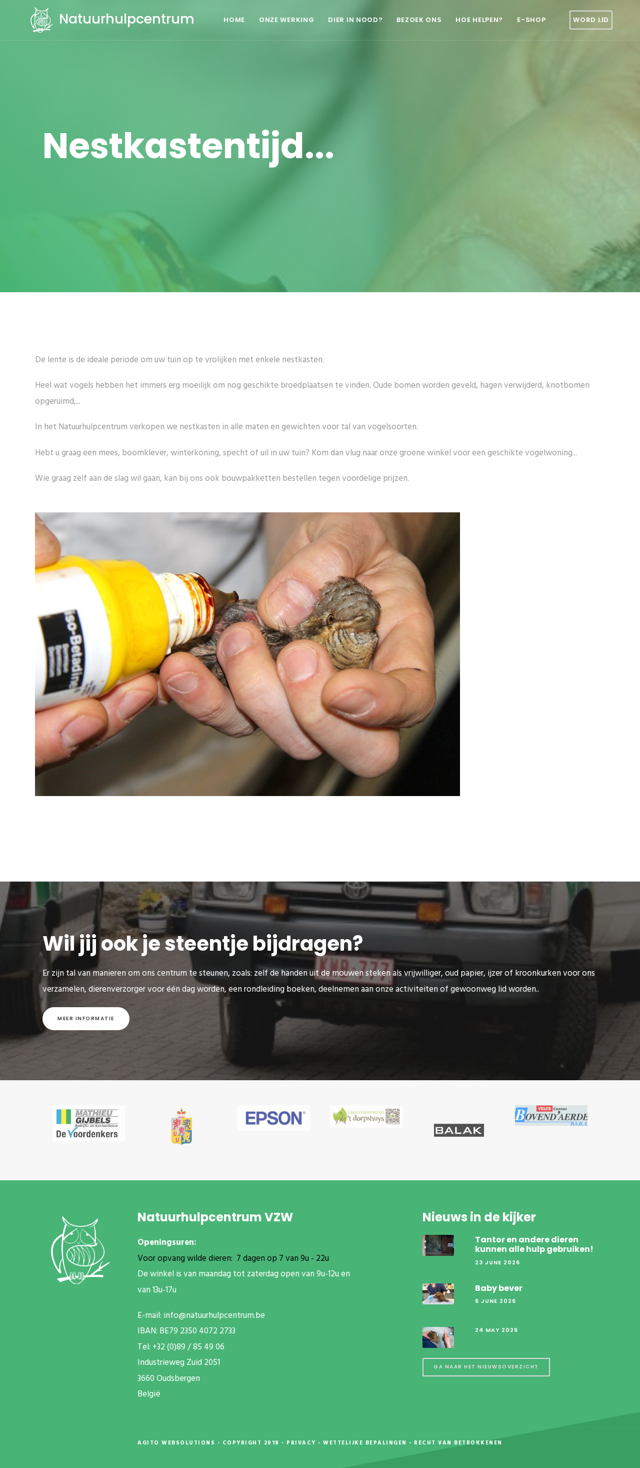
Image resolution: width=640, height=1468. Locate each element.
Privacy (301, 1442)
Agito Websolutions (176, 1442)
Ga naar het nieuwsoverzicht (486, 1366)
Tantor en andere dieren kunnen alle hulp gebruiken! (534, 1244)
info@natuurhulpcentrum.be (214, 1315)
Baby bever (498, 1288)
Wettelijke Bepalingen (365, 1442)
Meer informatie (86, 1018)
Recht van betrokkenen (458, 1442)
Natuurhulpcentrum (125, 19)
